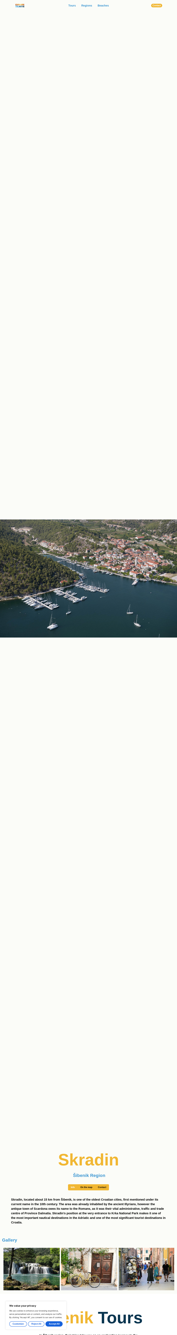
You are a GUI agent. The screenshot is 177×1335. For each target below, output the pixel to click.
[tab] (73, 1187)
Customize (18, 1324)
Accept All (54, 1324)
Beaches (103, 5)
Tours (72, 5)
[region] (36, 1315)
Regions (86, 5)
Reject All (36, 1324)
